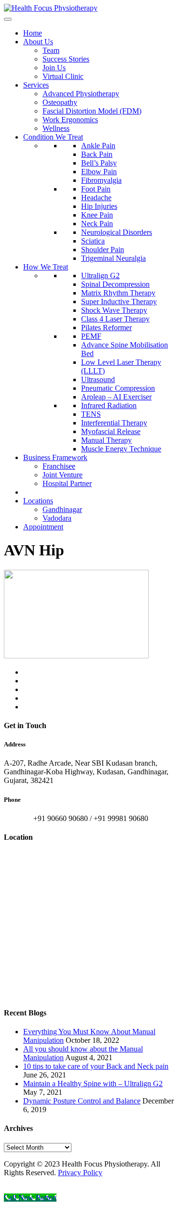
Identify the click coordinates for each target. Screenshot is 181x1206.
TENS (91, 414)
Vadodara (56, 518)
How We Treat (45, 267)
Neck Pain (97, 223)
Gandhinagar (62, 509)
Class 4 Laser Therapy (115, 319)
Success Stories (65, 59)
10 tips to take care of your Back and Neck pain (95, 1066)
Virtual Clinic (63, 76)
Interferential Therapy (114, 423)
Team (50, 50)
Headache (96, 197)
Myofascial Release (110, 431)
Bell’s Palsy (99, 163)
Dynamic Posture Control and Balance (81, 1101)
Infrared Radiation (109, 405)
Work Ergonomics (70, 119)
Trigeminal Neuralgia (113, 258)
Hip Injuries (99, 206)
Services (36, 85)
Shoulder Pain (102, 249)
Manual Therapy (106, 440)
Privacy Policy (80, 1172)
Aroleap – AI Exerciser (116, 397)
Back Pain (96, 154)
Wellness (56, 128)
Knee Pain (97, 215)
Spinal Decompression (115, 284)
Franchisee (58, 466)
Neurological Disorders (116, 232)
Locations (38, 501)
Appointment (43, 527)
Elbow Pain (99, 171)
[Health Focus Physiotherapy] (50, 8)
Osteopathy (59, 102)
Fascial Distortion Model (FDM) (91, 111)
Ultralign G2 (100, 275)
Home (32, 33)
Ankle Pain (98, 145)
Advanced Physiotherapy (80, 94)
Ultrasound (98, 379)
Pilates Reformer (106, 327)
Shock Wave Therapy (114, 310)
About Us (38, 42)
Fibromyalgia (101, 180)
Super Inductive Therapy (119, 301)
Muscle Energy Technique (121, 449)
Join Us (54, 68)
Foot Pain (96, 189)
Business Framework (55, 457)
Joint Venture (62, 475)
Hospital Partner (67, 483)
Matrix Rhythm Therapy (118, 293)
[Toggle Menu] (8, 19)
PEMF (91, 336)
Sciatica (93, 241)
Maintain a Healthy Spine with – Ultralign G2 (93, 1083)
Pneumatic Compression (118, 388)
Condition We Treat (53, 137)
